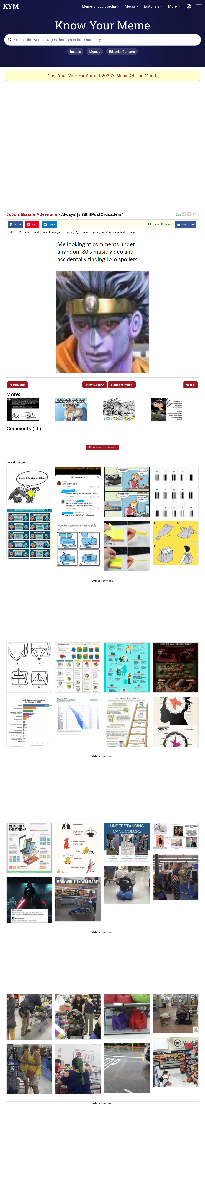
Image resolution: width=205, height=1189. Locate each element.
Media (130, 6)
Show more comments (102, 447)
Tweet (51, 224)
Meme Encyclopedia (99, 6)
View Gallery (95, 384)
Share (16, 224)
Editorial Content (122, 52)
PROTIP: (13, 232)
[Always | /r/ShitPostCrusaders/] (102, 305)
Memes (94, 52)
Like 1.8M (187, 224)
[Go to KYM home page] (11, 7)
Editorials (151, 6)
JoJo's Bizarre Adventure (31, 214)
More (172, 6)
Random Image (121, 384)
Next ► (191, 384)
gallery (71, 232)
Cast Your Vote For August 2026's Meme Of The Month (103, 75)
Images (75, 52)
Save (33, 224)
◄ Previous (17, 384)
